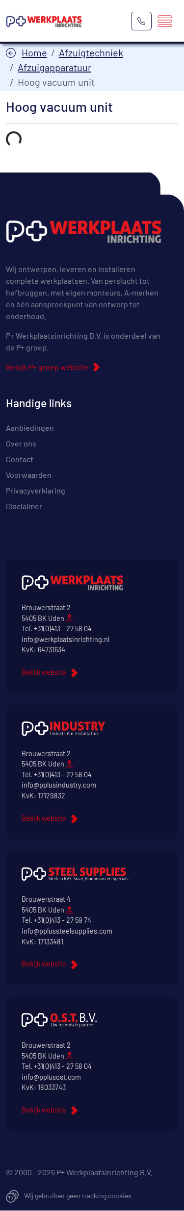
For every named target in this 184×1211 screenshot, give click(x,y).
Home (34, 52)
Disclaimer (24, 506)
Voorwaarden (29, 474)
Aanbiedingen (30, 427)
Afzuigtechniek (91, 52)
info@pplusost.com (51, 1077)
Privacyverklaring (35, 490)
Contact (19, 459)
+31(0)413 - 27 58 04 (63, 628)
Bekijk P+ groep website (47, 366)
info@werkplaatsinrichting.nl (65, 639)
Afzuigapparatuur (54, 67)
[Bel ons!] (141, 21)
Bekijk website (44, 672)
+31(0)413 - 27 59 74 (62, 920)
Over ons (21, 443)
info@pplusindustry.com (59, 785)
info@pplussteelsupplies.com (67, 931)
